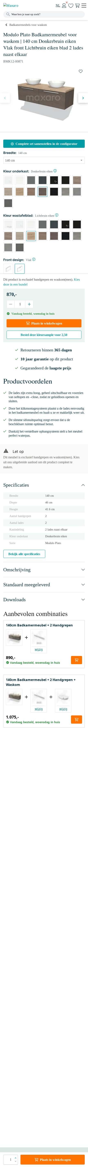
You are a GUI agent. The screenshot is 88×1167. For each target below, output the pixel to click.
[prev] (5, 98)
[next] (83, 98)
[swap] (81, 71)
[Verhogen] (29, 304)
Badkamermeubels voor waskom (28, 24)
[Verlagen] (11, 304)
